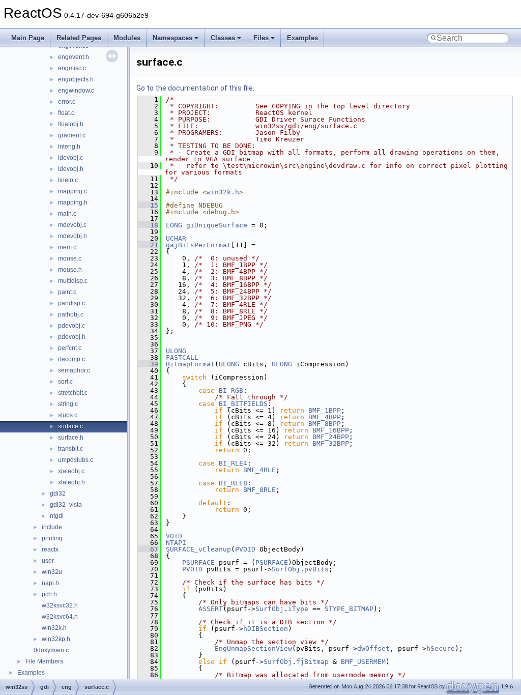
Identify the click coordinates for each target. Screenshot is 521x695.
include (52, 527)
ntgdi (57, 515)
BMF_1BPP (324, 410)
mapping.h (73, 202)
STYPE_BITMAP (349, 609)
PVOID (245, 549)
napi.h (50, 583)
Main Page (27, 38)
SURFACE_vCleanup (198, 549)
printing (52, 538)
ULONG (176, 351)
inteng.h (69, 146)
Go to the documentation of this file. (195, 88)
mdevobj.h (72, 236)
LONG (174, 225)
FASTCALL (182, 357)
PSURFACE (198, 562)
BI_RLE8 (233, 483)
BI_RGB (231, 390)
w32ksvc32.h (60, 605)
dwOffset (373, 648)
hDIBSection (265, 628)
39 (148, 364)
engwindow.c (76, 90)
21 (148, 245)
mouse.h (70, 269)
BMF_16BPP (330, 430)
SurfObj (286, 569)
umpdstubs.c (75, 460)
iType (298, 609)
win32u (52, 571)
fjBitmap (312, 661)
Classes (223, 38)
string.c (68, 404)
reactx (50, 549)
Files (261, 38)
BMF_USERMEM (363, 661)
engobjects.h (76, 79)
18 (148, 225)
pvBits (316, 569)
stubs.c (67, 415)
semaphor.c (74, 370)
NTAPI (176, 542)
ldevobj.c (70, 157)
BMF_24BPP (330, 437)
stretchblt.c (73, 392)
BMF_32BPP (330, 443)
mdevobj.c (72, 224)
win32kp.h (56, 639)
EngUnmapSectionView (253, 648)
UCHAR (176, 238)
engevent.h (73, 57)
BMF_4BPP (324, 417)
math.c (67, 213)
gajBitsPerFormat (198, 245)
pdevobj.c (71, 325)
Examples (302, 38)
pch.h (49, 594)
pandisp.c (71, 303)
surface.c (70, 426)
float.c (66, 113)
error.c (66, 101)
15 (148, 205)
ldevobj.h (70, 168)
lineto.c (68, 180)
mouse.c (69, 258)
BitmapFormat (190, 364)
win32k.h (54, 627)
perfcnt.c (69, 348)
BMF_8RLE (259, 490)
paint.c (67, 292)
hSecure (440, 648)
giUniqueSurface (216, 225)
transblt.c (70, 448)
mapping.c (72, 191)
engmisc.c (72, 68)
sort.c (65, 381)
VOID (174, 536)
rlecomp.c (71, 359)
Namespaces (172, 38)
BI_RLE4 (233, 463)
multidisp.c (73, 280)
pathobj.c (70, 314)
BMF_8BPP (324, 423)
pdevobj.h (71, 336)
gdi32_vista (66, 504)
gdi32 (58, 493)
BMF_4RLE (259, 470)
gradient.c (71, 135)
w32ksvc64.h (60, 616)
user (48, 560)
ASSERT (210, 609)
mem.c (67, 247)
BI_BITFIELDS (243, 404)
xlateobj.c (71, 471)
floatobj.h (70, 124)
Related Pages (78, 38)
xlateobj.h (71, 482)
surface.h (70, 437)
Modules (126, 38)
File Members (44, 661)
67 (148, 549)
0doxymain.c (51, 650)
